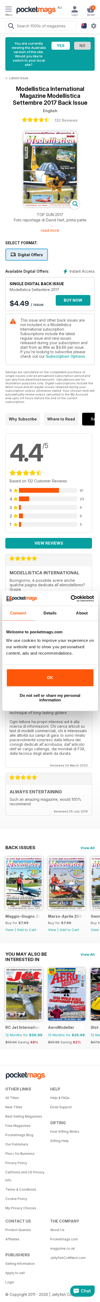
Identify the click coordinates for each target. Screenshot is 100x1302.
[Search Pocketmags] (10, 26)
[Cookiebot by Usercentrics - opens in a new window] (71, 598)
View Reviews (48, 543)
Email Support (61, 1107)
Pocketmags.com (64, 1239)
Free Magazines (18, 1126)
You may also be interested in (26, 954)
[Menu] (8, 10)
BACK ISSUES (20, 847)
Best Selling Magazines (23, 1116)
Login (9, 1282)
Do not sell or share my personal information (50, 697)
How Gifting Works (64, 1132)
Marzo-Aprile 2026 (65, 916)
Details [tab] (50, 613)
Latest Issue (18, 78)
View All (88, 848)
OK (50, 677)
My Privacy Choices (20, 1208)
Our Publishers (16, 1144)
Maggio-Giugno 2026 (23, 916)
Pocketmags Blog (19, 1135)
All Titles (12, 1098)
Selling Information (20, 1264)
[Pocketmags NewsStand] (34, 10)
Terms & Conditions (20, 1189)
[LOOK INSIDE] (50, 205)
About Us (57, 1230)
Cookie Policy (16, 1199)
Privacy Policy (16, 1163)
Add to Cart (26, 930)
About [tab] (82, 613)
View (9, 930)
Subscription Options (65, 356)
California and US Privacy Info (25, 1176)
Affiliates (12, 1239)
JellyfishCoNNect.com (68, 1258)
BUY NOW (73, 300)
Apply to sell (15, 1273)
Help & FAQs (60, 1098)
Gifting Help (59, 1141)
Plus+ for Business (20, 1154)
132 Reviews (66, 120)
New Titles (13, 1107)
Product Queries (18, 1230)
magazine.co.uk (62, 1248)
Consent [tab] (18, 613)
